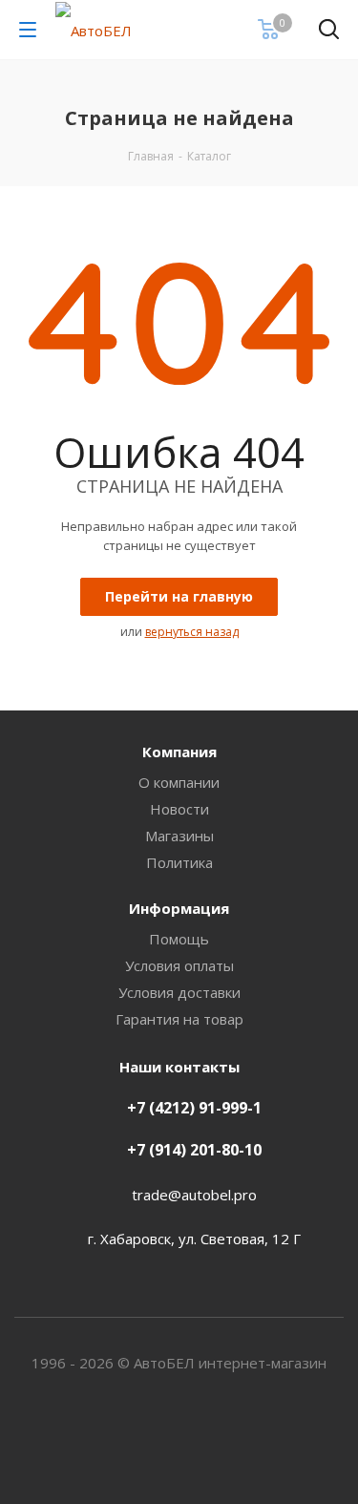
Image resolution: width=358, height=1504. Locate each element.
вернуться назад (192, 632)
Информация (179, 908)
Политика (179, 862)
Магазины (179, 835)
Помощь (179, 938)
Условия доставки (179, 992)
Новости (179, 808)
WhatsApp (179, 1436)
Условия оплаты (179, 965)
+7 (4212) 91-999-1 (194, 1107)
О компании (179, 782)
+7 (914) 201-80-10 (194, 1149)
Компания (179, 751)
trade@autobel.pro (194, 1194)
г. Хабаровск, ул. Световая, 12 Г (194, 1238)
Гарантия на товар (179, 1018)
